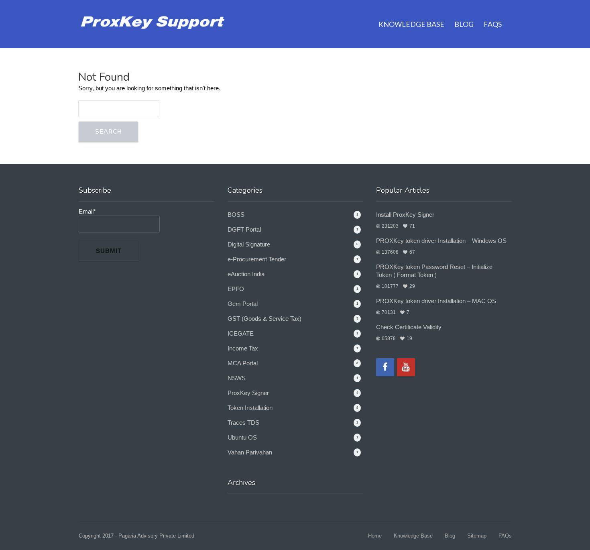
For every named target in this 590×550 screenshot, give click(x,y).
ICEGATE (241, 333)
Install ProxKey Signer (405, 214)
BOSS (236, 214)
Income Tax (243, 348)
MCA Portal (243, 363)
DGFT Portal (244, 229)
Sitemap (476, 536)
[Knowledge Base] (153, 20)
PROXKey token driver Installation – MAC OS (436, 300)
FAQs (493, 24)
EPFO (236, 288)
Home (375, 536)
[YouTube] (406, 367)
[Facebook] (385, 367)
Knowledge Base (411, 24)
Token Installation (250, 407)
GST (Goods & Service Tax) (264, 318)
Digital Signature (249, 244)
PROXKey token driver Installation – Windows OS (441, 240)
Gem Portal (243, 303)
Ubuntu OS (242, 437)
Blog (464, 24)
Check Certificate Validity (408, 327)
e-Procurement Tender (257, 259)
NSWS (237, 378)
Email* (87, 211)
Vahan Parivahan (250, 452)
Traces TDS (243, 422)
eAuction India (246, 274)
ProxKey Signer (248, 392)
